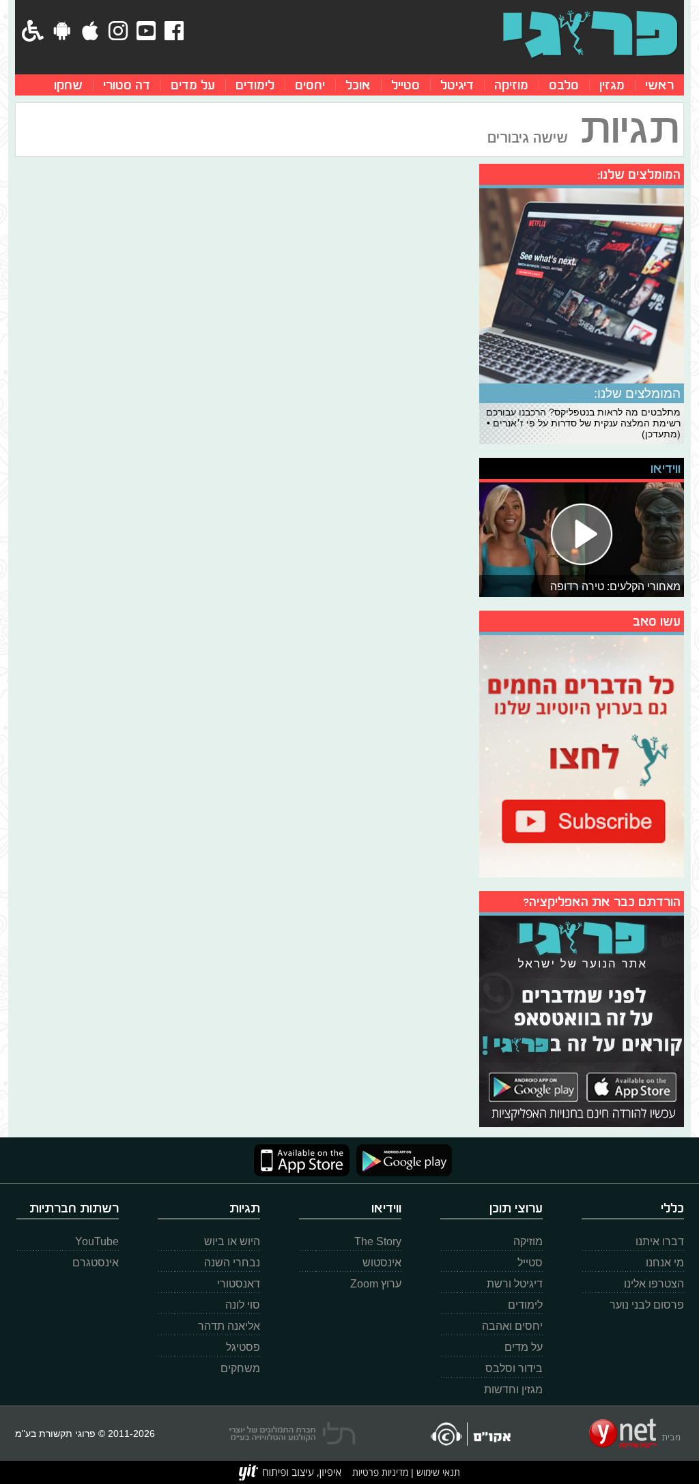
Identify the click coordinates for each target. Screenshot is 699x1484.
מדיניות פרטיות (380, 1472)
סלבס (564, 85)
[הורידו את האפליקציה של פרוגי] (581, 1019)
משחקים (240, 1368)
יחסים (310, 85)
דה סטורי (126, 85)
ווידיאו (666, 468)
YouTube (97, 1241)
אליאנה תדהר (229, 1326)
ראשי (659, 85)
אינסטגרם (95, 1262)
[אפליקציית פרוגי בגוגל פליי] (401, 1160)
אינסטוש (381, 1262)
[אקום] (470, 1434)
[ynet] (634, 1433)
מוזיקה (511, 85)
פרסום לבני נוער (647, 1305)
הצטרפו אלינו (654, 1284)
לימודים (255, 85)
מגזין (612, 85)
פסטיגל (243, 1347)
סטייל (405, 85)
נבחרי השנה (232, 1262)
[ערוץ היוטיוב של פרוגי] (581, 754)
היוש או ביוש (232, 1241)
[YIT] (290, 1472)
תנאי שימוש (437, 1472)
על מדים (193, 85)
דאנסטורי (238, 1284)
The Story (377, 1241)
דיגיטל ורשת (515, 1284)
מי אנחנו (665, 1262)
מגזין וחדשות (513, 1389)
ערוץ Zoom (375, 1284)
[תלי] (292, 1433)
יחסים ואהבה (512, 1326)
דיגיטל (457, 85)
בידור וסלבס (514, 1368)
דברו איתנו (660, 1241)
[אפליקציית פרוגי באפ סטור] (302, 1160)
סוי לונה (242, 1305)
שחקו (68, 85)
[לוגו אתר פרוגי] (590, 34)
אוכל (358, 85)
